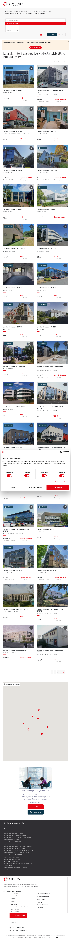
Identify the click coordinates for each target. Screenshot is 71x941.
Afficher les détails (60, 482)
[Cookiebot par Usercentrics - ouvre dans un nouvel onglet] (61, 452)
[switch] (26, 475)
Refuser (13, 487)
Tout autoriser (58, 487)
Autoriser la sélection (35, 487)
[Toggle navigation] (64, 3)
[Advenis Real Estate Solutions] (13, 4)
